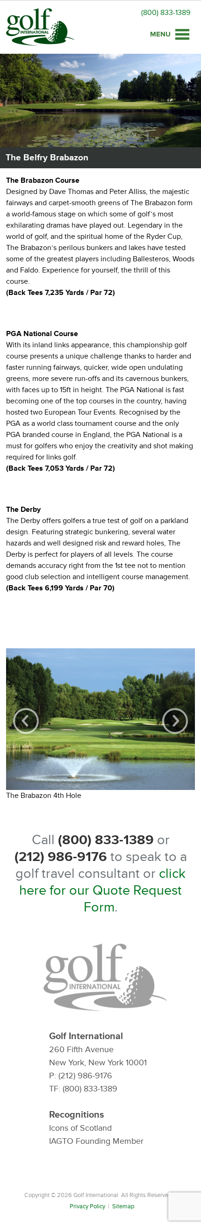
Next (175, 721)
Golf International (40, 27)
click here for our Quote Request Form (102, 890)
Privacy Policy (87, 1206)
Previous (26, 721)
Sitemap (123, 1206)
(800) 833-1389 (165, 12)
